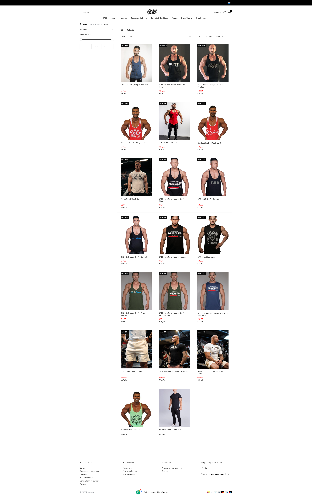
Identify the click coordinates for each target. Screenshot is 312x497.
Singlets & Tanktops (159, 18)
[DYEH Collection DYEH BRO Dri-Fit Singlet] (213, 177)
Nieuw (113, 18)
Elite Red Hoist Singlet (169, 143)
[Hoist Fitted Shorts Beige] (136, 349)
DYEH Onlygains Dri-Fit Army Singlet (133, 314)
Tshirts (175, 18)
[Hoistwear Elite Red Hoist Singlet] (174, 121)
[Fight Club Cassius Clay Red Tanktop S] (213, 121)
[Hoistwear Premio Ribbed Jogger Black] (174, 408)
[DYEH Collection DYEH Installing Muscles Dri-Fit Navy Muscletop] (213, 291)
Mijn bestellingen (130, 471)
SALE (105, 18)
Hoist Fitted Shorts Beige (131, 371)
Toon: (195, 36)
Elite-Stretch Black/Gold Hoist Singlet (210, 86)
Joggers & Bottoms (139, 18)
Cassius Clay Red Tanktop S (209, 143)
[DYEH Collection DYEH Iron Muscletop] (213, 235)
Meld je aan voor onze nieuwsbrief (215, 474)
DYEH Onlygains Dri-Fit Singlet (134, 257)
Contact (83, 468)
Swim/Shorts (186, 18)
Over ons (83, 474)
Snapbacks (201, 18)
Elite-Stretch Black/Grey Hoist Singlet (172, 86)
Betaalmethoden (86, 478)
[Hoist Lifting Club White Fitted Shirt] (213, 349)
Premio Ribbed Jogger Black (170, 429)
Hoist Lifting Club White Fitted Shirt (210, 372)
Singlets (98, 24)
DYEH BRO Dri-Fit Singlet (208, 199)
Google (165, 492)
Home (90, 24)
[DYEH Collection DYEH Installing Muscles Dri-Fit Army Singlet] (174, 291)
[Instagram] (206, 468)
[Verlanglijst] (224, 12)
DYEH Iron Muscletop (206, 257)
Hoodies (123, 18)
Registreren (127, 468)
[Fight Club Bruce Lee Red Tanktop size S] (136, 121)
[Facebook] (202, 468)
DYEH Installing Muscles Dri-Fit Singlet (172, 200)
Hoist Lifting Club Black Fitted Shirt (174, 371)
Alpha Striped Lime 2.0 (130, 429)
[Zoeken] (113, 12)
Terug (84, 24)
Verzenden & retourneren (90, 481)
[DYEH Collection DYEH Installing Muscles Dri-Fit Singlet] (174, 177)
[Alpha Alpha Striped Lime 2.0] (136, 408)
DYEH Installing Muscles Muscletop (174, 257)
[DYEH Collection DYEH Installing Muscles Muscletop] (174, 235)
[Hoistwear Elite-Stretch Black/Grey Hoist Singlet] (174, 63)
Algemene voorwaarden (89, 471)
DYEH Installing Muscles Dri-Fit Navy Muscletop (212, 314)
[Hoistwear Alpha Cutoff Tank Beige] (136, 177)
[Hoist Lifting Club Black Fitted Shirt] (174, 349)
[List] (190, 36)
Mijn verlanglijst (129, 474)
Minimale (86, 46)
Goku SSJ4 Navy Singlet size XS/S (134, 85)
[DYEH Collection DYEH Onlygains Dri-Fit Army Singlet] (136, 291)
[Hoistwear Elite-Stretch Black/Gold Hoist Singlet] (213, 63)
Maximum (107, 46)
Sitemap (83, 484)
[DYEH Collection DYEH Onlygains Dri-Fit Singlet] (136, 235)
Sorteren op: (210, 36)
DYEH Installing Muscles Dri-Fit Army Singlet (172, 314)
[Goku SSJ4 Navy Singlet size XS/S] (136, 63)
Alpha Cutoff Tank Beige (131, 199)
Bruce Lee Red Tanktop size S (133, 143)
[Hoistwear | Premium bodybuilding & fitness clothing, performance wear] (156, 12)
